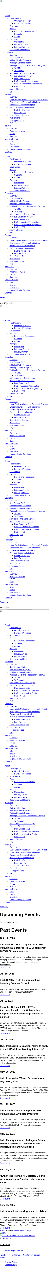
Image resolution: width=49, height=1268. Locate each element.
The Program (15, 18)
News (12, 142)
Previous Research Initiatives (22, 107)
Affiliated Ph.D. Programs (20, 60)
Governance (15, 26)
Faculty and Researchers (24, 31)
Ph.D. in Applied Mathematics (26, 81)
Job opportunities (17, 121)
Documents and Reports (20, 50)
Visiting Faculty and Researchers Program (27, 66)
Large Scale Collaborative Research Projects (29, 100)
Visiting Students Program (21, 63)
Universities (19, 42)
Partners (13, 39)
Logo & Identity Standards (20, 149)
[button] (24, 300)
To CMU (17, 68)
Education (9, 52)
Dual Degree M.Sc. (22, 79)
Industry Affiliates (21, 44)
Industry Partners (21, 47)
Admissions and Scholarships (22, 73)
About (7, 16)
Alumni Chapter (16, 89)
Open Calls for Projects (19, 115)
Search (3, 303)
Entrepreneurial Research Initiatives (25, 102)
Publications (15, 118)
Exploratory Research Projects (22, 105)
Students (18, 34)
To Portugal (19, 71)
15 (30, 1230)
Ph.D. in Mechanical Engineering (28, 84)
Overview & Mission (22, 21)
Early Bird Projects (22, 110)
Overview (13, 55)
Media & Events (11, 139)
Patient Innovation (17, 131)
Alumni (17, 37)
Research (9, 94)
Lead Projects (20, 113)
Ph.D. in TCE (19, 86)
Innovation (9, 126)
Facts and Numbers (22, 23)
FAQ (11, 92)
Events (12, 144)
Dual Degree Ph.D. (18, 58)
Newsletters (15, 147)
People (13, 29)
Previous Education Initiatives (22, 76)
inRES (12, 134)
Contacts (8, 152)
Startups (13, 136)
